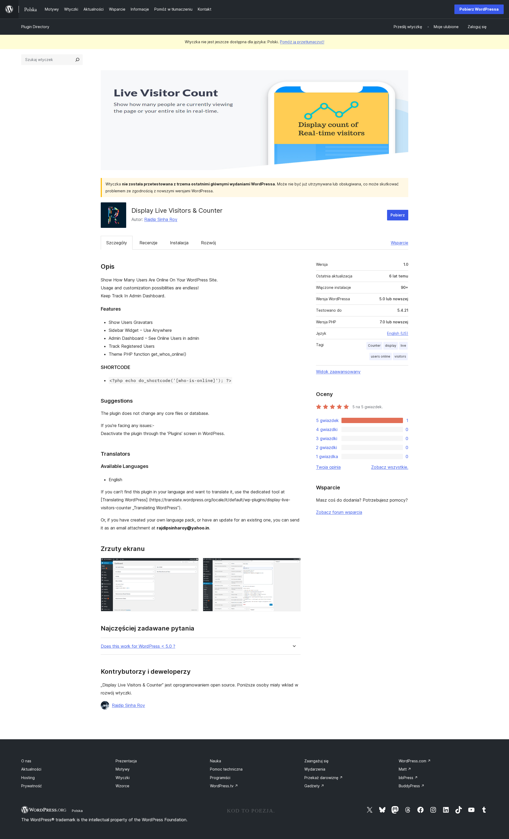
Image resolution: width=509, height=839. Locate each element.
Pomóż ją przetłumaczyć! (302, 42)
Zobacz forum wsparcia (339, 512)
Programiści (220, 777)
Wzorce (122, 786)
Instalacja (179, 242)
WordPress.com (415, 761)
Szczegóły (116, 242)
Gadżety (314, 786)
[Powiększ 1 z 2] (191, 565)
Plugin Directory (35, 26)
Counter (374, 345)
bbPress (408, 777)
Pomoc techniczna (226, 769)
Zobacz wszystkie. (389, 467)
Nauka (215, 761)
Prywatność (31, 786)
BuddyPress (411, 786)
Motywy (123, 769)
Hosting (28, 777)
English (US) (397, 333)
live (403, 345)
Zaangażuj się (316, 761)
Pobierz (397, 215)
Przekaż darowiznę (323, 777)
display (390, 345)
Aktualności (31, 769)
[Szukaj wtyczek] (77, 59)
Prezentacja (126, 761)
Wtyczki (123, 777)
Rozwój (208, 242)
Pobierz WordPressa (479, 9)
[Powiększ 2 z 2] (293, 565)
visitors (400, 356)
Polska (77, 810)
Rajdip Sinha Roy (160, 219)
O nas (26, 761)
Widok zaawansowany (338, 371)
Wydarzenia (314, 769)
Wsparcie (399, 242)
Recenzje (148, 242)
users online (380, 356)
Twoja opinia (328, 467)
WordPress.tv (224, 786)
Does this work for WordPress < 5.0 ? (138, 646)
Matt (405, 769)
